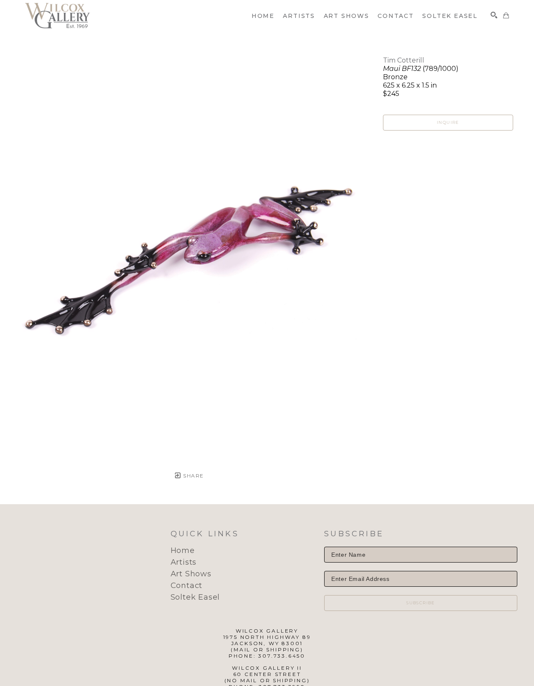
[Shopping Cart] (506, 15)
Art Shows (191, 574)
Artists (184, 562)
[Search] (494, 15)
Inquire (448, 122)
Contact (187, 585)
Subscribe (420, 603)
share (192, 475)
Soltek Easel (195, 597)
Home (183, 550)
